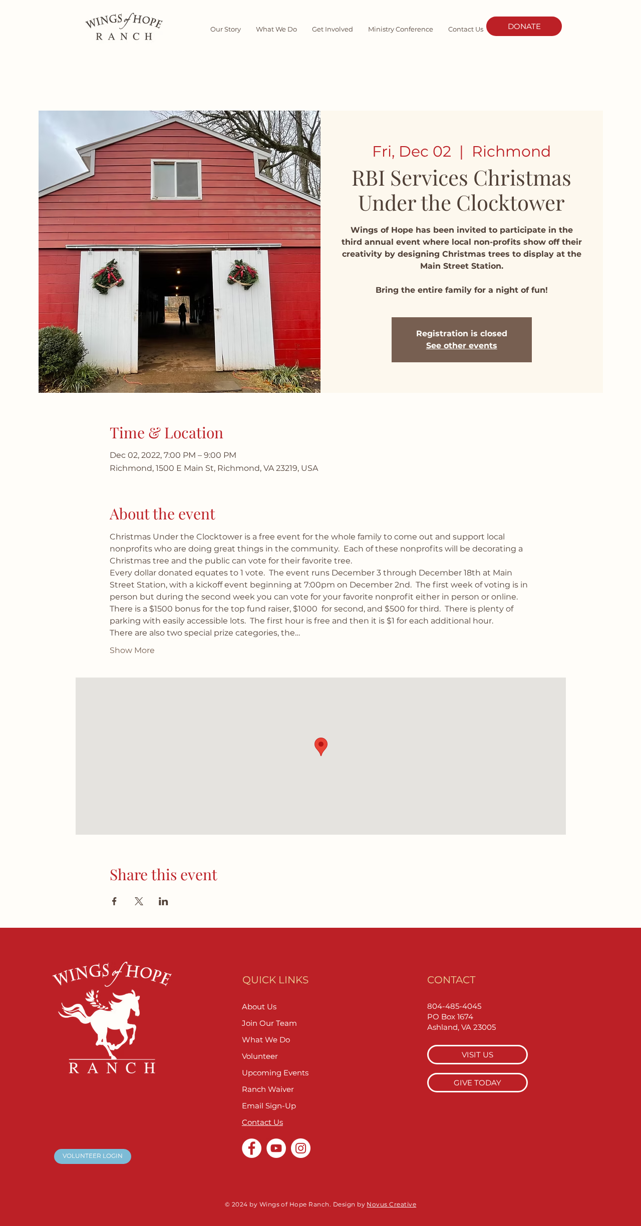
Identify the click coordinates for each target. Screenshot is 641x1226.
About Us (259, 1006)
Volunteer (260, 1056)
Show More (132, 650)
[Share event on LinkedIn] (163, 901)
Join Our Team (269, 1023)
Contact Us (262, 1122)
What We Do (266, 1039)
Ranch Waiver (268, 1089)
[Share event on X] (139, 901)
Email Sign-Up (269, 1105)
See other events (461, 345)
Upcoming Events (275, 1072)
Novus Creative (391, 1204)
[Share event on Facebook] (114, 901)
